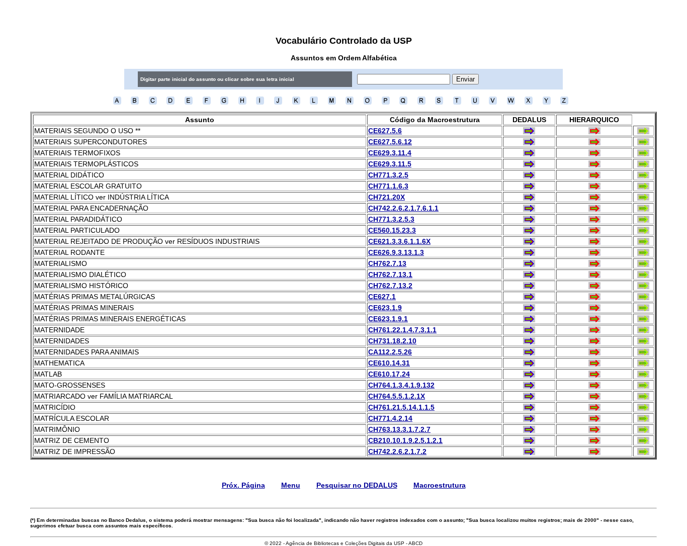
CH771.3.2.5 (388, 175)
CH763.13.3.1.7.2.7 (399, 429)
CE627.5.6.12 (390, 142)
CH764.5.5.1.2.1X (396, 396)
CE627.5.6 (385, 131)
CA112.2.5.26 (390, 352)
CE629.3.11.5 (389, 164)
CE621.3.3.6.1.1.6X (399, 241)
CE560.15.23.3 (392, 230)
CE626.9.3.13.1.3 (396, 252)
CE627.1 (382, 297)
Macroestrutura (439, 485)
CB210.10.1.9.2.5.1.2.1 (405, 440)
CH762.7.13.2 (390, 286)
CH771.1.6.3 (388, 186)
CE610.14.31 (389, 363)
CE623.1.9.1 (388, 319)
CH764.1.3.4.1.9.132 (401, 385)
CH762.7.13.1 (390, 274)
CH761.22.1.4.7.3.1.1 (402, 330)
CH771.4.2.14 (390, 418)
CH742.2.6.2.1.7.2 (397, 451)
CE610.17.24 (389, 374)
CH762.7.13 (387, 263)
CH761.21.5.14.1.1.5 (401, 407)
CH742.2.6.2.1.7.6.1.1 (403, 208)
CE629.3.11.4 (389, 153)
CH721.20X (386, 197)
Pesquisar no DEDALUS (356, 485)
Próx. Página (243, 485)
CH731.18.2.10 (392, 341)
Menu (290, 485)
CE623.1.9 (385, 308)
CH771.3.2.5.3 (391, 219)
